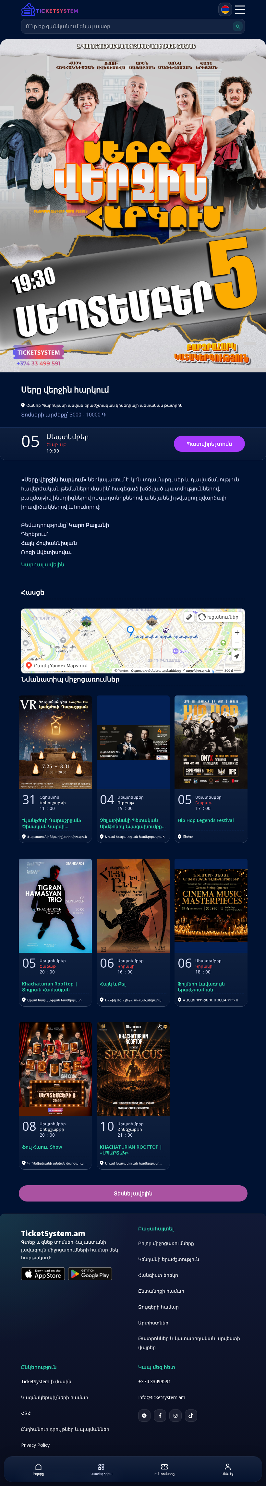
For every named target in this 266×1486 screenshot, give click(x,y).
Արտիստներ (153, 1323)
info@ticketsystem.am (161, 1397)
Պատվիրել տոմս (209, 443)
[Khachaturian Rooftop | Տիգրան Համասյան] (55, 905)
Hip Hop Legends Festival (206, 820)
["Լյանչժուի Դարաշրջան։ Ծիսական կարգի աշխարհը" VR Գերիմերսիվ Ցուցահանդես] (55, 742)
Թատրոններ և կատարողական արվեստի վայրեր (189, 1342)
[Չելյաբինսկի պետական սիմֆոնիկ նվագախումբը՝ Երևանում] (133, 742)
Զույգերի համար (158, 1307)
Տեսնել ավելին (133, 1193)
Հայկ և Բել (113, 984)
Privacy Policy (35, 1445)
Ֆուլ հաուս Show (42, 1147)
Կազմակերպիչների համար (54, 1397)
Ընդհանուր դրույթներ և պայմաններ (65, 1429)
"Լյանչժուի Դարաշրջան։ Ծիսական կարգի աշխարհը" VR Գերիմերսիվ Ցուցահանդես (54, 823)
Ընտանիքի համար (161, 1291)
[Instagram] (175, 1415)
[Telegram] (144, 1415)
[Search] (238, 26)
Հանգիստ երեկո (158, 1275)
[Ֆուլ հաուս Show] (55, 1069)
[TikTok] (191, 1415)
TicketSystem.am (53, 1233)
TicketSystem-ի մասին (46, 1381)
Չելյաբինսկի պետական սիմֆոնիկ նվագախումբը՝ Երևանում (131, 823)
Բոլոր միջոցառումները (166, 1243)
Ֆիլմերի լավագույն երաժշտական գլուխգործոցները (201, 987)
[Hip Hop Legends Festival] (211, 742)
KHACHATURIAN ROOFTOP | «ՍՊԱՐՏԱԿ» (131, 1150)
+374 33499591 (154, 1381)
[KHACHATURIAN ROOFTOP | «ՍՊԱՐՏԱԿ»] (133, 1069)
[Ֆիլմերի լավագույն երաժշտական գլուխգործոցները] (211, 905)
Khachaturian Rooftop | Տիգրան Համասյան (50, 987)
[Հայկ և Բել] (133, 905)
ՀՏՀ (26, 1413)
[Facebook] (160, 1415)
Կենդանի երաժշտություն (168, 1259)
